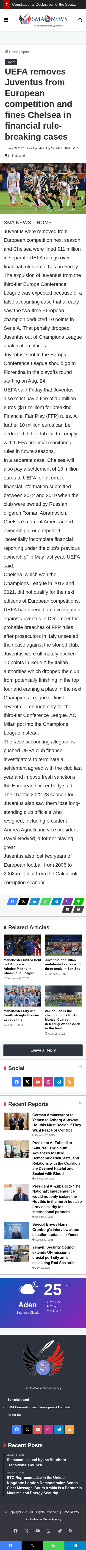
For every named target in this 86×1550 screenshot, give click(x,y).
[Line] (77, 901)
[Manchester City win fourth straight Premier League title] (22, 996)
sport (25, 52)
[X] (22, 901)
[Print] (77, 909)
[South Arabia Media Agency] (43, 20)
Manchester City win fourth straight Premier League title (21, 1015)
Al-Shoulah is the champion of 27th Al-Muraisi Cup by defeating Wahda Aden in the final (62, 1019)
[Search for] (80, 21)
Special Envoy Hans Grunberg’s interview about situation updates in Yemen (56, 1229)
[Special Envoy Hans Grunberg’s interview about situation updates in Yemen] (16, 1230)
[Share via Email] (66, 909)
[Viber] (66, 901)
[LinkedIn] (33, 901)
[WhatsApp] (44, 901)
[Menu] (5, 21)
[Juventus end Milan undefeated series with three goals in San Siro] (64, 945)
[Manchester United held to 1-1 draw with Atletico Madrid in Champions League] (22, 945)
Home (13, 52)
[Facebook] (11, 901)
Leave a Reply (43, 1050)
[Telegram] (55, 901)
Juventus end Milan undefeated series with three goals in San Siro (63, 964)
